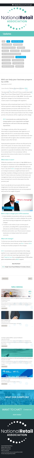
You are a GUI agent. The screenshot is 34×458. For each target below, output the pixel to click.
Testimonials (6, 63)
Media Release (18, 44)
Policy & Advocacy (8, 57)
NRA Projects (25, 50)
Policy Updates (20, 57)
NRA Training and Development (11, 54)
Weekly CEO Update (8, 66)
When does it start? (7, 160)
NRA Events (21, 47)
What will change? (7, 239)
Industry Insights (17, 41)
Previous (5, 278)
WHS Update (19, 66)
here (22, 243)
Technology (6, 60)
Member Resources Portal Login (23, 5)
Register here (8, 257)
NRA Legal (5, 50)
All (3, 41)
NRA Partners (15, 50)
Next (30, 278)
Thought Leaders (18, 63)
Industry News (7, 44)
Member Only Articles (9, 47)
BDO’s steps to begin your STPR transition (15, 213)
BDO (25, 88)
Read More (4, 308)
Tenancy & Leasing (18, 60)
